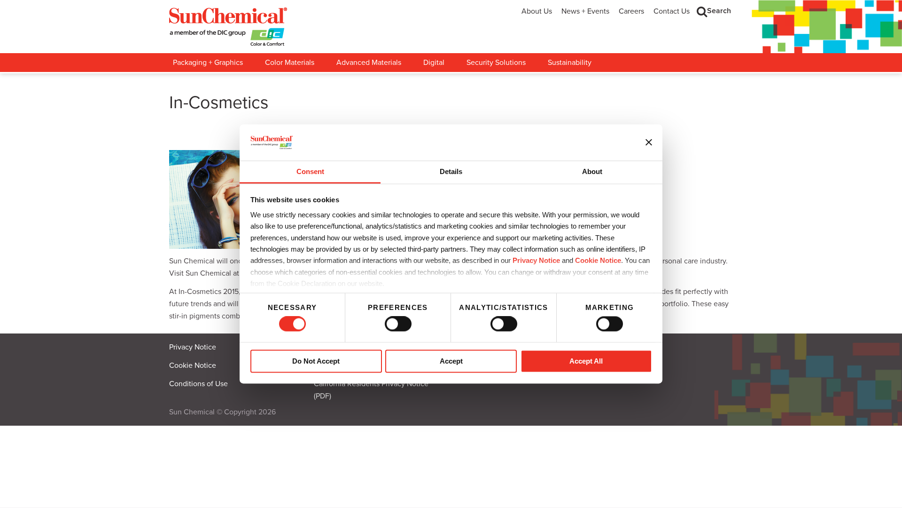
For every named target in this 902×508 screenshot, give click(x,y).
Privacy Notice (536, 261)
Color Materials (289, 62)
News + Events (585, 11)
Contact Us (671, 11)
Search (719, 11)
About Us (536, 11)
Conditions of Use (198, 384)
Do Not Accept (316, 361)
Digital (433, 62)
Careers (631, 11)
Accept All (586, 361)
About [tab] (592, 171)
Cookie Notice (192, 365)
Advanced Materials (368, 62)
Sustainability (569, 62)
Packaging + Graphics (208, 62)
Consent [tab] (310, 171)
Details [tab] (451, 171)
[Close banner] (648, 142)
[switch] (398, 324)
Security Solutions (496, 62)
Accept (451, 361)
